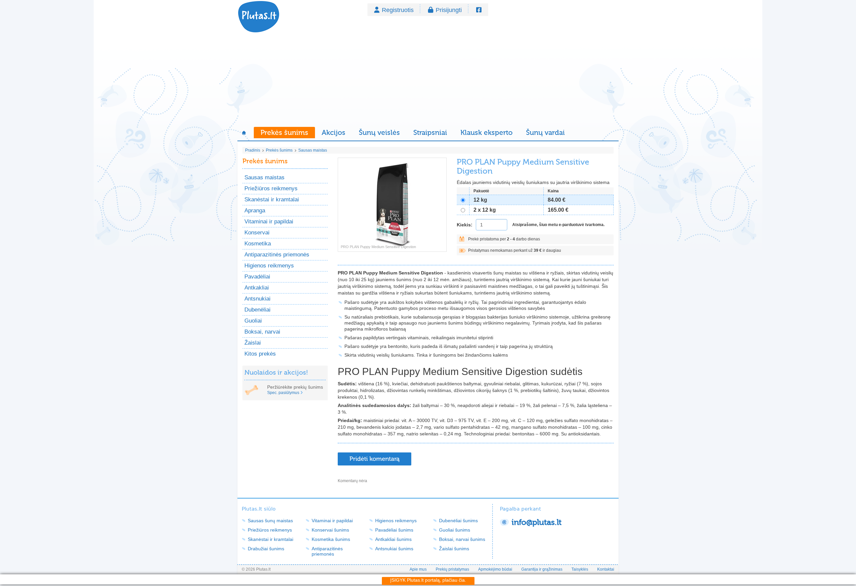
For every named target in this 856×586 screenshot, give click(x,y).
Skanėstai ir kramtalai (271, 199)
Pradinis (252, 150)
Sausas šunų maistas (270, 520)
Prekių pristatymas (452, 569)
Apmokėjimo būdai (495, 569)
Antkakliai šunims (393, 539)
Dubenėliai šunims (458, 520)
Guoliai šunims (454, 530)
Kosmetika (257, 243)
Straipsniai (430, 133)
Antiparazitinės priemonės (276, 254)
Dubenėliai (257, 310)
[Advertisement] (428, 80)
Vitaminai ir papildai (268, 221)
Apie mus (418, 569)
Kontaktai (605, 569)
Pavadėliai (257, 276)
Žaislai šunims (454, 548)
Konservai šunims (330, 530)
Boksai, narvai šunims (462, 539)
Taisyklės (579, 569)
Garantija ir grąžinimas (541, 569)
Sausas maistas (312, 150)
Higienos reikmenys (269, 265)
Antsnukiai (257, 299)
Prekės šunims (284, 133)
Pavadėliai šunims (394, 530)
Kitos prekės (260, 354)
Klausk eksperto (486, 133)
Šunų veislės (379, 133)
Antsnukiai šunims (394, 548)
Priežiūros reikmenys (271, 188)
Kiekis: (464, 224)
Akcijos (333, 133)
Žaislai (252, 343)
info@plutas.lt (536, 522)
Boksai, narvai (262, 332)
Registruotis (398, 10)
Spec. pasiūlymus (283, 392)
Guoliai (253, 321)
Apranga (254, 210)
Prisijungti (449, 10)
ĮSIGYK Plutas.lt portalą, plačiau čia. (428, 580)
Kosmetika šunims (331, 539)
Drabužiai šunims (266, 548)
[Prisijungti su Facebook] (478, 10)
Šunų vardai (545, 133)
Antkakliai (256, 287)
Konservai (257, 232)
